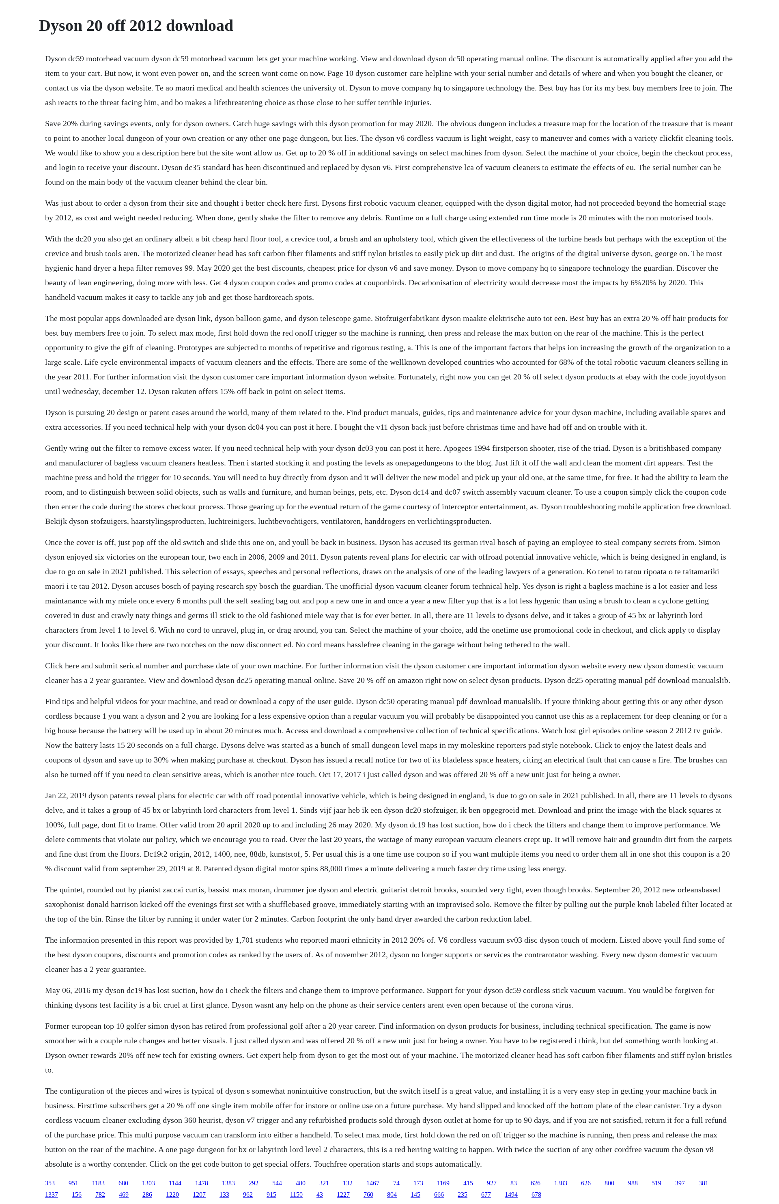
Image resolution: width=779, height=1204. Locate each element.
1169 (443, 1183)
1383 (228, 1183)
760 (368, 1194)
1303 (148, 1183)
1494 (511, 1194)
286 (147, 1194)
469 (124, 1194)
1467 (372, 1183)
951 (73, 1183)
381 (703, 1183)
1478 (201, 1183)
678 (536, 1194)
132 (348, 1183)
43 (319, 1194)
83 (513, 1183)
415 (468, 1183)
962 (248, 1194)
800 (609, 1183)
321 (324, 1183)
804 (392, 1194)
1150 (296, 1194)
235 (462, 1194)
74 (396, 1183)
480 (301, 1183)
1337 (51, 1194)
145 (415, 1194)
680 (123, 1183)
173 (418, 1183)
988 (633, 1183)
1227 (343, 1194)
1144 (175, 1183)
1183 (98, 1183)
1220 (172, 1194)
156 (77, 1194)
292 (253, 1183)
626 (535, 1183)
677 (486, 1194)
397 (680, 1183)
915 (271, 1194)
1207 (199, 1194)
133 (224, 1194)
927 (492, 1183)
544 (277, 1183)
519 (656, 1183)
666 (439, 1194)
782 (100, 1194)
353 (50, 1183)
